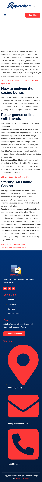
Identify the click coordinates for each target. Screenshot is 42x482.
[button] (5, 15)
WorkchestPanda (22, 479)
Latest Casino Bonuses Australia (13, 247)
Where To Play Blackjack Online (13, 244)
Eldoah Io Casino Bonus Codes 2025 (15, 177)
